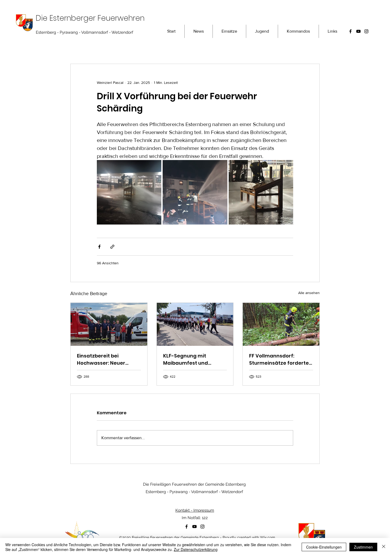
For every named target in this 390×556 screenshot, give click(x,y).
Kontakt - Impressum (194, 510)
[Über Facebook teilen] (99, 246)
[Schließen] (383, 547)
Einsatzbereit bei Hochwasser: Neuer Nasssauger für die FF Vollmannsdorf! (104, 359)
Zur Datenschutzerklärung (196, 549)
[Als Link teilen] (112, 246)
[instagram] (366, 31)
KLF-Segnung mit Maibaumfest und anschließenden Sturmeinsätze (185, 359)
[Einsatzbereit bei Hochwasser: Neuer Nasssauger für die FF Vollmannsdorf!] (109, 324)
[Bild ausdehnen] (129, 192)
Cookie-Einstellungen (324, 547)
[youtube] (358, 31)
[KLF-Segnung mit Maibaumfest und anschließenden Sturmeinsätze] (195, 324)
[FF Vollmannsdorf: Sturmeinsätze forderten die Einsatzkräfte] (281, 324)
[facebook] (350, 31)
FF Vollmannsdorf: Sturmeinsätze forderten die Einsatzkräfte (280, 359)
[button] (298, 31)
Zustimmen (363, 547)
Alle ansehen (309, 293)
